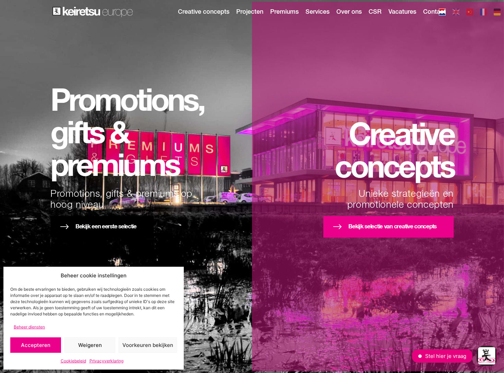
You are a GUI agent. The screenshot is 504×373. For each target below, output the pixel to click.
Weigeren (90, 345)
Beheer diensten (29, 326)
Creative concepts (203, 12)
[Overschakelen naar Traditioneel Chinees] (469, 13)
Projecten (249, 12)
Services (317, 12)
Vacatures (402, 12)
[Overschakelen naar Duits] (497, 13)
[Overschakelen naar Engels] (456, 13)
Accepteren (35, 345)
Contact (434, 12)
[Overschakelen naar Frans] (483, 13)
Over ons (349, 12)
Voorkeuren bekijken (147, 345)
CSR (375, 12)
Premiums (284, 12)
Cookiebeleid (73, 360)
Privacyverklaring (106, 360)
